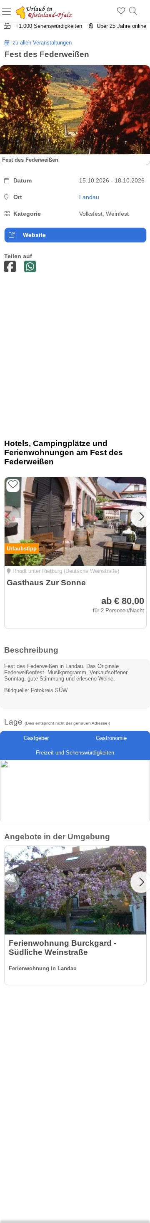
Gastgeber (36, 738)
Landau (89, 197)
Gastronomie (111, 738)
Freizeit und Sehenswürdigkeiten (75, 753)
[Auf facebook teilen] (10, 267)
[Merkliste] (121, 11)
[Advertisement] (75, 358)
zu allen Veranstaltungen (40, 42)
